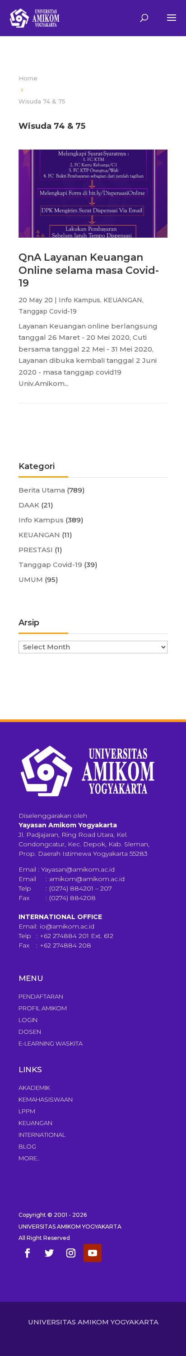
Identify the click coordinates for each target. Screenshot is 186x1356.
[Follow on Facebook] (28, 1253)
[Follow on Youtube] (93, 1253)
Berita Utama (42, 490)
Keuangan (35, 1122)
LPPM (27, 1111)
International (42, 1134)
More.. (29, 1158)
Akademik (34, 1087)
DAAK (29, 505)
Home (28, 78)
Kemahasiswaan (46, 1099)
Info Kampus (79, 300)
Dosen (30, 1031)
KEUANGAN (122, 300)
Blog (27, 1146)
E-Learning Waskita (51, 1043)
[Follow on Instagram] (71, 1253)
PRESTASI (36, 549)
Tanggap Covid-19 (48, 311)
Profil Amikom (43, 1008)
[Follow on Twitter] (49, 1253)
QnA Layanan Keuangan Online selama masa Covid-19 (89, 270)
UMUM (31, 579)
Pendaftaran (41, 996)
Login (28, 1019)
